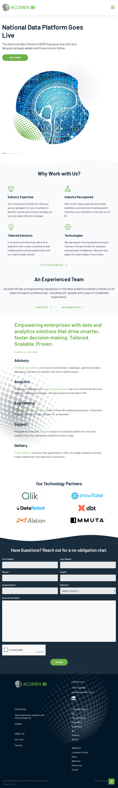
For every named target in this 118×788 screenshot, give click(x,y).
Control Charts (78, 718)
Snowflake (76, 722)
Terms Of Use (8, 784)
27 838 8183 (80, 687)
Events (75, 769)
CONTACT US (78, 682)
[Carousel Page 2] (10, 153)
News (74, 756)
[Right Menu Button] (113, 7)
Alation (75, 739)
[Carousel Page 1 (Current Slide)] (4, 153)
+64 (73, 687)
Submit (59, 662)
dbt (73, 731)
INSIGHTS (76, 748)
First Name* (8, 559)
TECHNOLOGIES (79, 709)
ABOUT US (19, 733)
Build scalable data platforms (30, 410)
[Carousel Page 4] (21, 153)
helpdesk (44, 431)
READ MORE (15, 57)
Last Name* (66, 559)
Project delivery (23, 452)
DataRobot (77, 726)
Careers (18, 745)
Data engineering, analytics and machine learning (29, 716)
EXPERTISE (20, 709)
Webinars (76, 761)
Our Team (19, 739)
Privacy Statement (39, 780)
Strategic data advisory (27, 367)
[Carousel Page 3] (15, 153)
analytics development (55, 388)
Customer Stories (80, 752)
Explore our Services (25, 351)
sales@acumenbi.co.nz (82, 692)
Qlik (73, 713)
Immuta (75, 735)
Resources (77, 765)
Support (18, 723)
